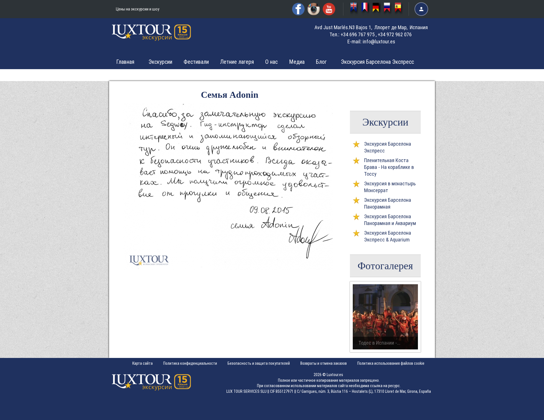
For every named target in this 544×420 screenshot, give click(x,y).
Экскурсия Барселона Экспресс (377, 61)
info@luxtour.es (379, 41)
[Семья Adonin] (228, 268)
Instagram (313, 9)
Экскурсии (160, 61)
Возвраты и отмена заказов (323, 363)
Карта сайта (142, 363)
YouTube (329, 9)
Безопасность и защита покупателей (259, 363)
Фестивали (196, 61)
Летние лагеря (237, 61)
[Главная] (151, 36)
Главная (125, 61)
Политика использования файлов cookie (390, 363)
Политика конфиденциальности (190, 363)
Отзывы (325, 74)
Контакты (360, 74)
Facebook (298, 9)
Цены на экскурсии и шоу (137, 9)
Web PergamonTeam (526, 412)
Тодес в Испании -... (379, 343)
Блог (321, 61)
